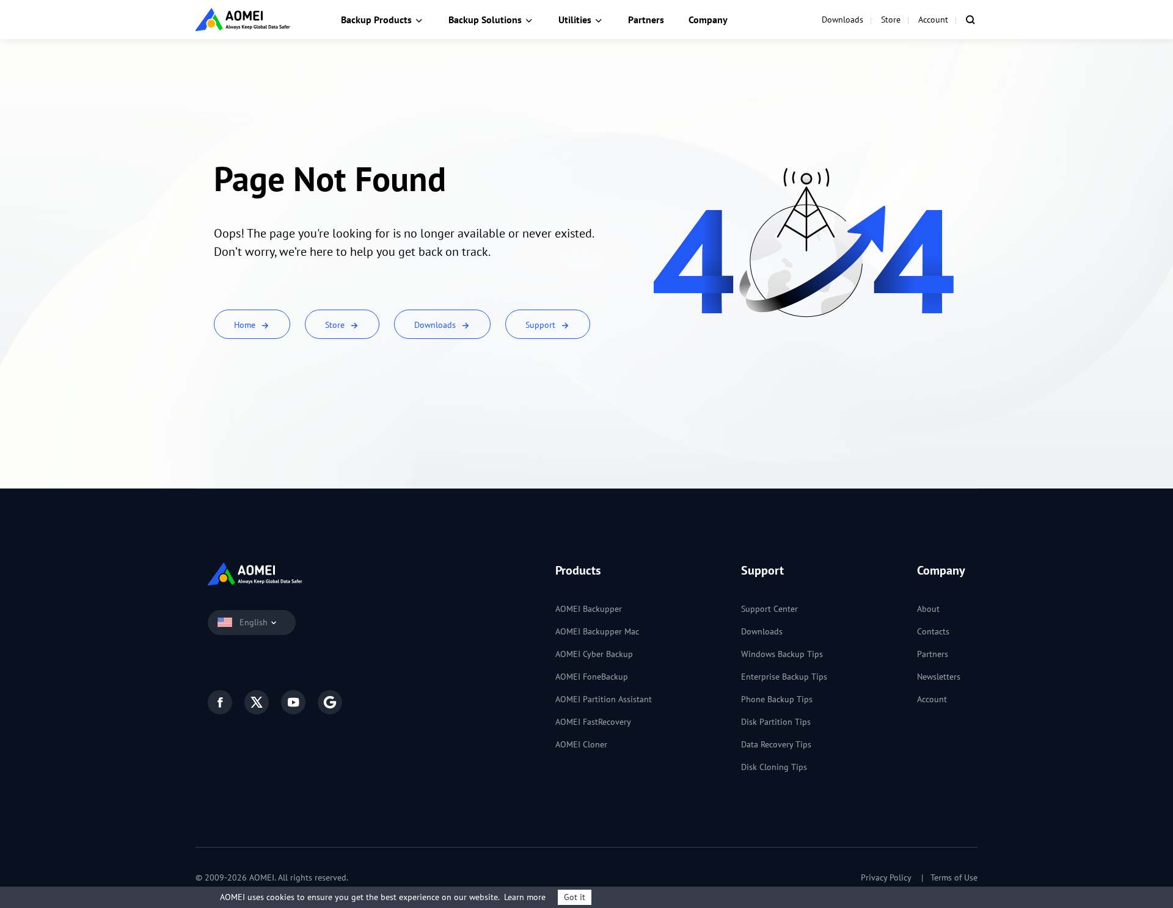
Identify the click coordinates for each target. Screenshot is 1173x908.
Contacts (933, 631)
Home (246, 324)
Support (541, 324)
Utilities (574, 19)
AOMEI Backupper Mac (597, 631)
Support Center (769, 608)
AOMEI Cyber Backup (594, 653)
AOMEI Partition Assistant (603, 699)
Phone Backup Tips (777, 699)
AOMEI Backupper (588, 608)
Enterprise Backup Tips (784, 676)
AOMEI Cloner (581, 744)
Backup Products (376, 19)
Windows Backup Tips (782, 653)
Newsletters (938, 676)
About (928, 608)
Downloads (842, 19)
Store (891, 19)
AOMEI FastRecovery (593, 721)
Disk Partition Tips (776, 721)
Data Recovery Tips (776, 744)
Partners (646, 19)
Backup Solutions (485, 19)
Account (933, 19)
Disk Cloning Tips (774, 766)
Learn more (525, 897)
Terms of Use (954, 877)
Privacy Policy (886, 877)
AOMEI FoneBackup (591, 676)
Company (708, 19)
